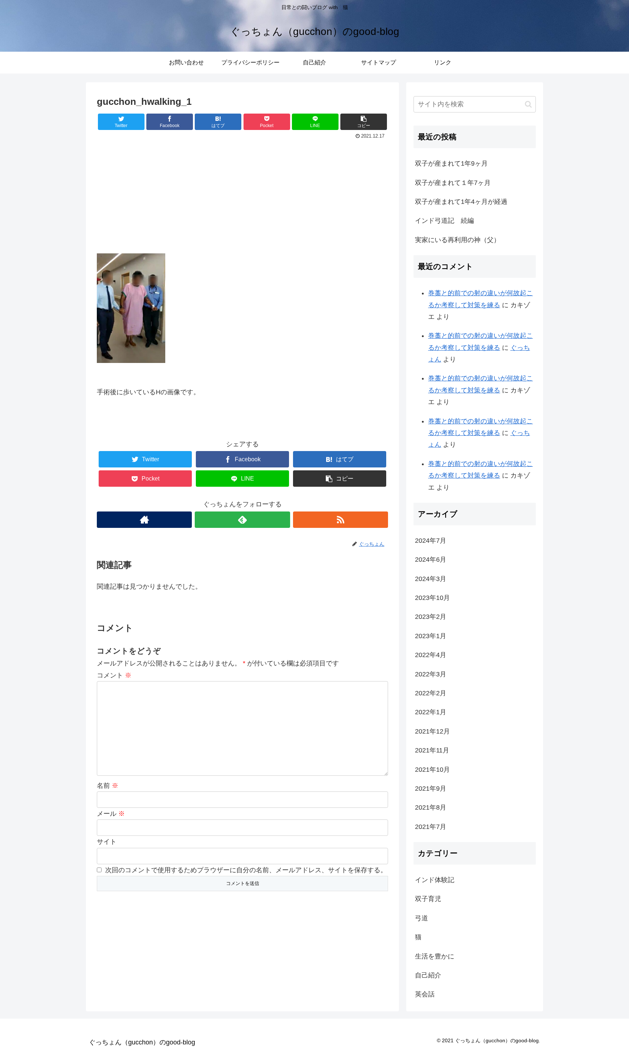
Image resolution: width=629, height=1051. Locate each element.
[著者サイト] (144, 519)
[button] (528, 104)
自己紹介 (428, 975)
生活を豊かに (434, 956)
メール (111, 813)
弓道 (421, 918)
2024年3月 (430, 578)
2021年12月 (432, 731)
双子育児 (428, 898)
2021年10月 (432, 769)
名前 (107, 785)
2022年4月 (430, 655)
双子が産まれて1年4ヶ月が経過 (461, 201)
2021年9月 (430, 788)
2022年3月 (430, 674)
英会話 (425, 994)
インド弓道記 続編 (444, 220)
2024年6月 (430, 559)
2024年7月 (430, 540)
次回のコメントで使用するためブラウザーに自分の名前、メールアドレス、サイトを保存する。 (246, 870)
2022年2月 (430, 693)
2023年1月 (430, 636)
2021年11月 (432, 750)
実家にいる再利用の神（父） (457, 240)
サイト (106, 841)
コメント (114, 675)
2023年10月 (432, 597)
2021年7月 (430, 826)
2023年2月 (430, 616)
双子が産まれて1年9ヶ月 (451, 163)
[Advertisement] (242, 196)
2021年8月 (430, 807)
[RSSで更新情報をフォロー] (340, 519)
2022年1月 (430, 712)
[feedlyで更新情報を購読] (242, 519)
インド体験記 (434, 880)
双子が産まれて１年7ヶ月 (453, 182)
